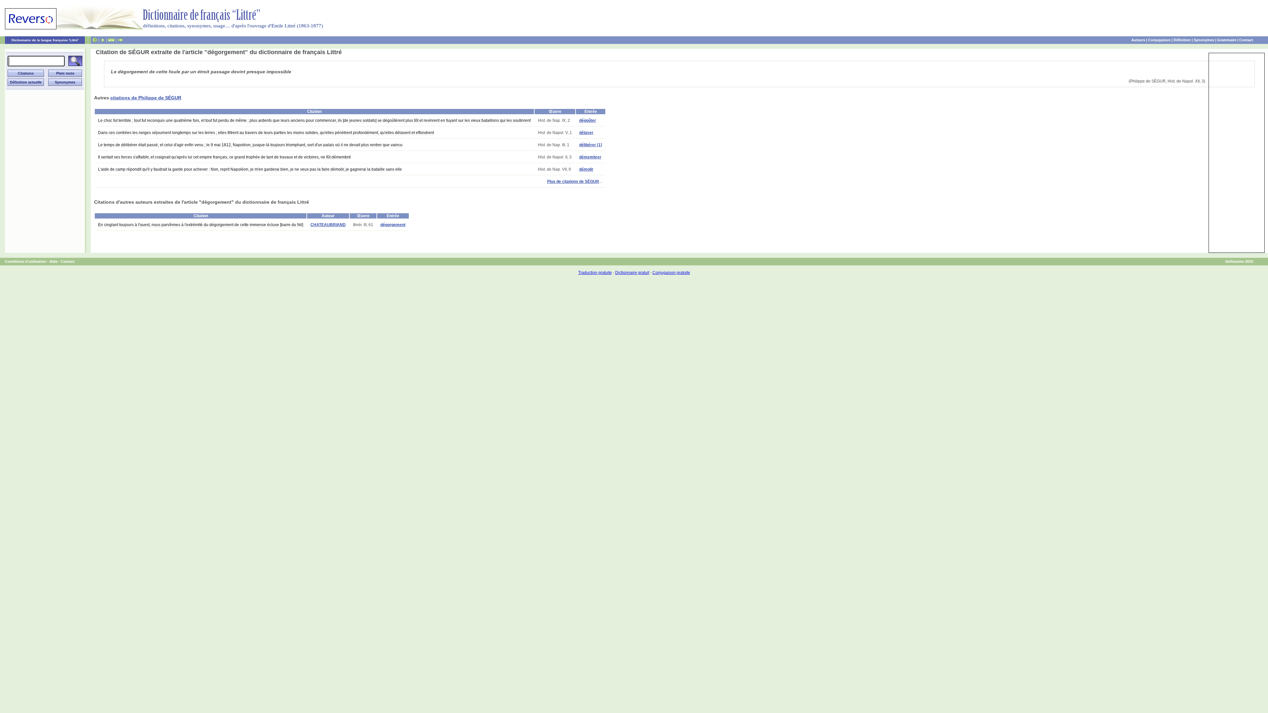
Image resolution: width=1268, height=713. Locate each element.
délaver (586, 132)
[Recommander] (120, 40)
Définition (1182, 40)
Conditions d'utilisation (25, 261)
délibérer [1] (590, 145)
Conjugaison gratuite (671, 272)
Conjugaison (1159, 40)
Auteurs (1138, 40)
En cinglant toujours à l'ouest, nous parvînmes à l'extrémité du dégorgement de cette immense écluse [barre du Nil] (200, 224)
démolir (586, 169)
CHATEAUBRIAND (328, 224)
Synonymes (1204, 40)
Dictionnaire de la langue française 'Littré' (45, 40)
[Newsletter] (111, 40)
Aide (53, 261)
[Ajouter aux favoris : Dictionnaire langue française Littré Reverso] (102, 40)
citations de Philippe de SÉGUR (145, 97)
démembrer (590, 157)
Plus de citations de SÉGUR (573, 181)
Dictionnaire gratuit (632, 272)
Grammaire (1226, 40)
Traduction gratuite (595, 272)
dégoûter (587, 120)
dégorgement (392, 224)
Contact (1246, 40)
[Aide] (94, 40)
